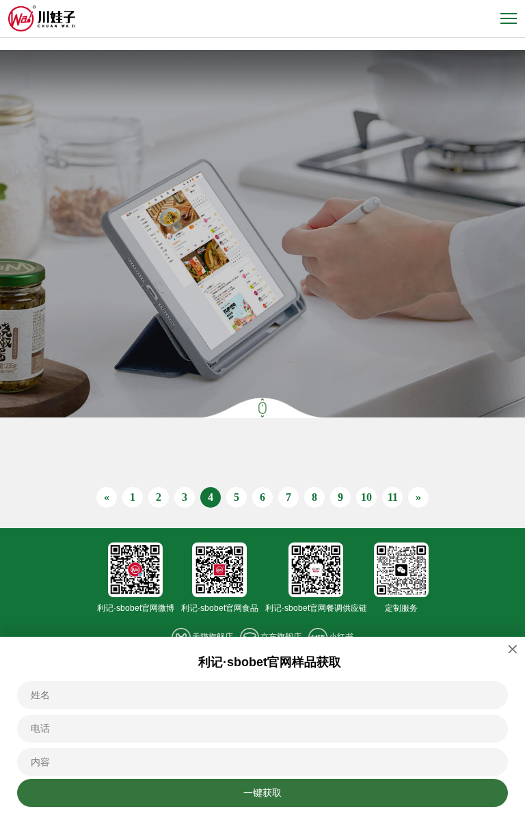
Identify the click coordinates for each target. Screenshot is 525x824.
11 (393, 497)
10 (366, 497)
